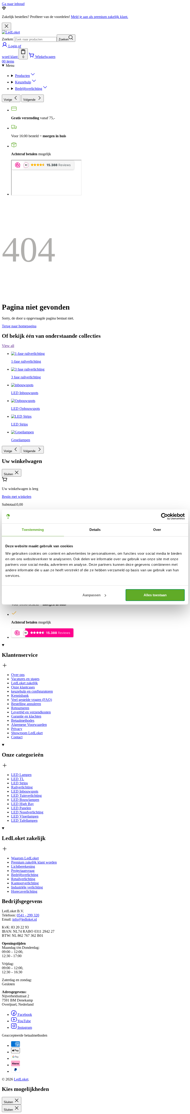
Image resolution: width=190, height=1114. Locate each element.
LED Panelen (21, 808)
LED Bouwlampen (25, 800)
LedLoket (21, 1079)
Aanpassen (91, 595)
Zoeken (7, 39)
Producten (22, 76)
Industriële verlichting (27, 887)
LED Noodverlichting (27, 812)
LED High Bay (22, 804)
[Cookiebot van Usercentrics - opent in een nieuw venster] (164, 516)
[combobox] (35, 39)
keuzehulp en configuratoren (32, 691)
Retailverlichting (23, 879)
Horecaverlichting (24, 891)
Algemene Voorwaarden (29, 725)
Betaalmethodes (22, 720)
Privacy (16, 729)
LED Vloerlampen (24, 816)
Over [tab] (157, 530)
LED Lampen (21, 775)
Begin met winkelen (16, 497)
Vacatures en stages (25, 679)
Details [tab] (95, 530)
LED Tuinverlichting (26, 795)
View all (8, 346)
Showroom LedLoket (27, 733)
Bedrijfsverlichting (28, 89)
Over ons (18, 675)
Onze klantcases (23, 687)
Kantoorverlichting (25, 883)
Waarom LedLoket (25, 858)
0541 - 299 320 (28, 915)
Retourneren (20, 708)
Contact (16, 737)
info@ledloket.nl (24, 919)
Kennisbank (20, 695)
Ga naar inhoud (13, 4)
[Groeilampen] (22, 344)
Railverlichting (22, 787)
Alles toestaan (155, 595)
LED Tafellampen (24, 820)
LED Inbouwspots (24, 791)
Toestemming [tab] (33, 530)
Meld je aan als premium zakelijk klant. (99, 17)
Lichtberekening (23, 866)
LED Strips (19, 783)
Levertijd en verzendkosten (31, 712)
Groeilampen (20, 440)
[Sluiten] (6, 26)
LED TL (17, 779)
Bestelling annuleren (26, 704)
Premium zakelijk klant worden (34, 862)
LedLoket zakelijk (24, 683)
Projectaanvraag (23, 871)
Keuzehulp (23, 82)
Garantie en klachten (26, 716)
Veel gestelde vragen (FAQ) (31, 700)
